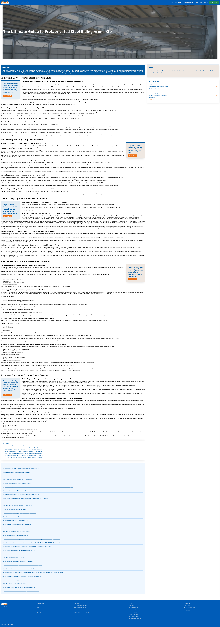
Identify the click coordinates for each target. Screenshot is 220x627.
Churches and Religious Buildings (136, 611)
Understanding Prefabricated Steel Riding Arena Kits (158, 86)
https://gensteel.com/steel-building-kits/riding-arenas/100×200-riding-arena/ (19, 550)
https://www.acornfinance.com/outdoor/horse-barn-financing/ (16, 554)
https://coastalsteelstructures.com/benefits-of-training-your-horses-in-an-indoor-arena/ (21, 591)
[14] (68, 185)
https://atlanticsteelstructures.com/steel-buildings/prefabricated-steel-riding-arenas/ (21, 528)
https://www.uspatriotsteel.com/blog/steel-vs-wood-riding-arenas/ (17, 483)
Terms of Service (10, 624)
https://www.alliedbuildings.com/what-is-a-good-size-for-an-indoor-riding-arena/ (19, 490)
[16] (97, 193)
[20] (123, 215)
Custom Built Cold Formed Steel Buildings (83, 609)
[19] (26, 227)
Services (39, 611)
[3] (82, 83)
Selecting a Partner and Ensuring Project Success (158, 95)
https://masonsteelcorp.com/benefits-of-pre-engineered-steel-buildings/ (19, 568)
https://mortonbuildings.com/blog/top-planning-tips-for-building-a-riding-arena (20, 513)
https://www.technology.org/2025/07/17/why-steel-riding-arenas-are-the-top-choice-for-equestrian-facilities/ (25, 498)
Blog (201, 2)
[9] (91, 132)
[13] (86, 177)
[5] (79, 101)
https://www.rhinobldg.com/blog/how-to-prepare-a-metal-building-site (18, 505)
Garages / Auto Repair (133, 614)
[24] (77, 291)
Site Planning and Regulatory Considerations (157, 88)
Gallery (196, 2)
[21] (68, 248)
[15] (37, 193)
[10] (77, 145)
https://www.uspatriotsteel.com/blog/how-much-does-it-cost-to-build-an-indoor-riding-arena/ (23, 565)
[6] (39, 110)
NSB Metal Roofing (78, 611)
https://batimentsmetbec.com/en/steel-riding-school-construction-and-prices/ (20, 587)
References (152, 99)
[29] (62, 346)
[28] (63, 320)
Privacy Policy (3, 624)
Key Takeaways (152, 97)
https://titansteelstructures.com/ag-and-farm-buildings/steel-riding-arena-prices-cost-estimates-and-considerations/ (27, 546)
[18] (121, 207)
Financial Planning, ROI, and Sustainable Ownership (158, 93)
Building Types (178, 2)
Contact (39, 612)
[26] (87, 303)
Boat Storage (131, 605)
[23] (85, 271)
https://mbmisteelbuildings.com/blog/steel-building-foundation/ (17, 502)
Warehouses (131, 620)
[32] (99, 386)
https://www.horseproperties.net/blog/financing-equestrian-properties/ (18, 561)
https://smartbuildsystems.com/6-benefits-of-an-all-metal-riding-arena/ (17, 479)
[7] (37, 115)
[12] (45, 164)
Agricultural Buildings (133, 607)
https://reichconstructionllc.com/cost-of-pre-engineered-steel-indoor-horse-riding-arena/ (21, 494)
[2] (95, 89)
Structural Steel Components (80, 607)
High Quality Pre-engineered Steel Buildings (83, 612)
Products (171, 2)
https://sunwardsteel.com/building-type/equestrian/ (14, 580)
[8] (110, 126)
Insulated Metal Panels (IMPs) (80, 605)
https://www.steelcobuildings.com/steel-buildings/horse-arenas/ (17, 531)
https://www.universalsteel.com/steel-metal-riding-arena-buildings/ (17, 524)
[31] (141, 381)
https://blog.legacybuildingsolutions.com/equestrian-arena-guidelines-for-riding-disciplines (22, 576)
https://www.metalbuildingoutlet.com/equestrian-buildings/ (16, 535)
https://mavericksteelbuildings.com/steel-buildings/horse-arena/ (16, 472)
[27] (61, 320)
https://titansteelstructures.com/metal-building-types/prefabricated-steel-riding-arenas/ (21, 468)
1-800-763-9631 (214, 2)
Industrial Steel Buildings (134, 616)
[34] (93, 431)
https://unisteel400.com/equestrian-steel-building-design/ (16, 520)
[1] (81, 83)
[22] (92, 267)
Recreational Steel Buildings (135, 618)
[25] (111, 293)
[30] (93, 362)
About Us (206, 2)
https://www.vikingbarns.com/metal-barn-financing (14, 557)
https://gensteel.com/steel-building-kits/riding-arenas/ (15, 509)
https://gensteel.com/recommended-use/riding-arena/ (15, 583)
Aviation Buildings (132, 609)
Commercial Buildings (133, 612)
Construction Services (188, 2)
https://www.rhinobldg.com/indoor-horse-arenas (13, 476)
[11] (40, 150)
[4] (98, 98)
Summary (151, 84)
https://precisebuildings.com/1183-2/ (11, 516)
